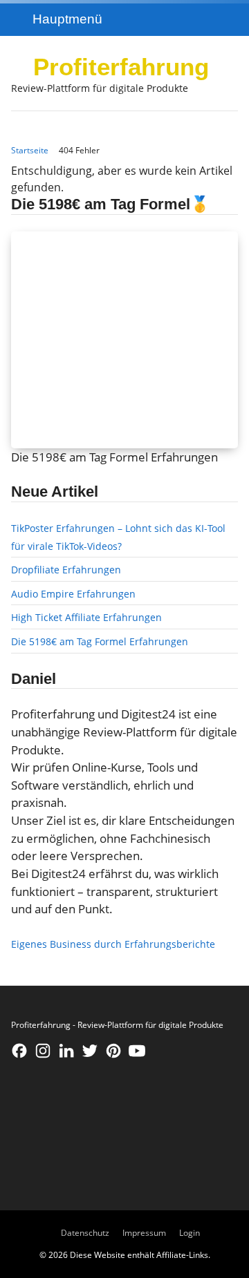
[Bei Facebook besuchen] (19, 1050)
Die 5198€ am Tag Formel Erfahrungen (99, 641)
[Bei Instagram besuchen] (43, 1050)
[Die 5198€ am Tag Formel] (124, 339)
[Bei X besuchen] (90, 1050)
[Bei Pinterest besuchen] (113, 1050)
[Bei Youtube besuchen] (137, 1050)
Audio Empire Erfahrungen (73, 593)
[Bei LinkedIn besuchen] (66, 1050)
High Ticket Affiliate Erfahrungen (86, 617)
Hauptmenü (67, 18)
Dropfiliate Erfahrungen (66, 569)
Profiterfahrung (121, 66)
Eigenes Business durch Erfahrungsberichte (113, 944)
